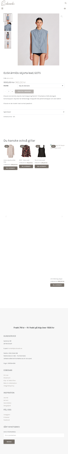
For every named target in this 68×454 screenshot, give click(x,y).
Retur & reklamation (10, 383)
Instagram (7, 414)
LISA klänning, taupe (56, 279)
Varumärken (7, 403)
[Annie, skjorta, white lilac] (11, 151)
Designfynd (7, 405)
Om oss (6, 375)
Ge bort (6, 400)
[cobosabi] (8, 3)
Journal (6, 397)
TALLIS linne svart (40, 160)
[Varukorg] (65, 8)
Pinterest (6, 417)
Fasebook (7, 420)
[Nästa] (62, 216)
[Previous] (6, 216)
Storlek (6, 86)
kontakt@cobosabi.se (15, 348)
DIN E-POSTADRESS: (10, 432)
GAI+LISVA (10, 78)
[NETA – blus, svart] (26, 151)
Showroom (7, 378)
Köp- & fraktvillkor (10, 380)
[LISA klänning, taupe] (57, 210)
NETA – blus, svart (24, 160)
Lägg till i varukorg (24, 91)
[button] (65, 3)
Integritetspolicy (9, 386)
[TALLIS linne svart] (42, 151)
